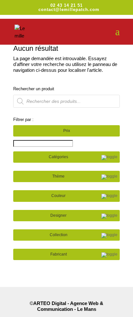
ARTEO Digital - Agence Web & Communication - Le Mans (68, 306)
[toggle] (109, 157)
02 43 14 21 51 (66, 5)
